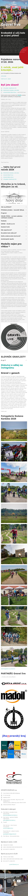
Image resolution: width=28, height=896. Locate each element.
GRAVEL (20, 95)
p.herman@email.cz (8, 828)
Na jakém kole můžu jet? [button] (9, 233)
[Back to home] (14, 3)
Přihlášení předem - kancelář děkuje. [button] (12, 210)
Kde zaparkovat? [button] (6, 230)
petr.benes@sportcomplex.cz (10, 815)
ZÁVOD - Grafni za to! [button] (8, 224)
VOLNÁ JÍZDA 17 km (8, 175)
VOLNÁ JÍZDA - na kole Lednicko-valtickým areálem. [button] (12, 217)
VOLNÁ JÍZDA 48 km (8, 177)
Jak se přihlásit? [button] (6, 207)
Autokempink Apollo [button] (7, 239)
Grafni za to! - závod (6, 78)
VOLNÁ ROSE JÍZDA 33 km (9, 92)
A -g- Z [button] (3, 360)
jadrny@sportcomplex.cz (9, 820)
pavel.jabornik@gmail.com (9, 834)
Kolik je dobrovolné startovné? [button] (10, 236)
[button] (26, 3)
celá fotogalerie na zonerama (8, 668)
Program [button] (4, 213)
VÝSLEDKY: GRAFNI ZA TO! (10, 88)
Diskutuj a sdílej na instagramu (12, 366)
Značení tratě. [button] (5, 227)
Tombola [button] (3, 221)
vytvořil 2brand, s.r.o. (14, 864)
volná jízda (3, 76)
